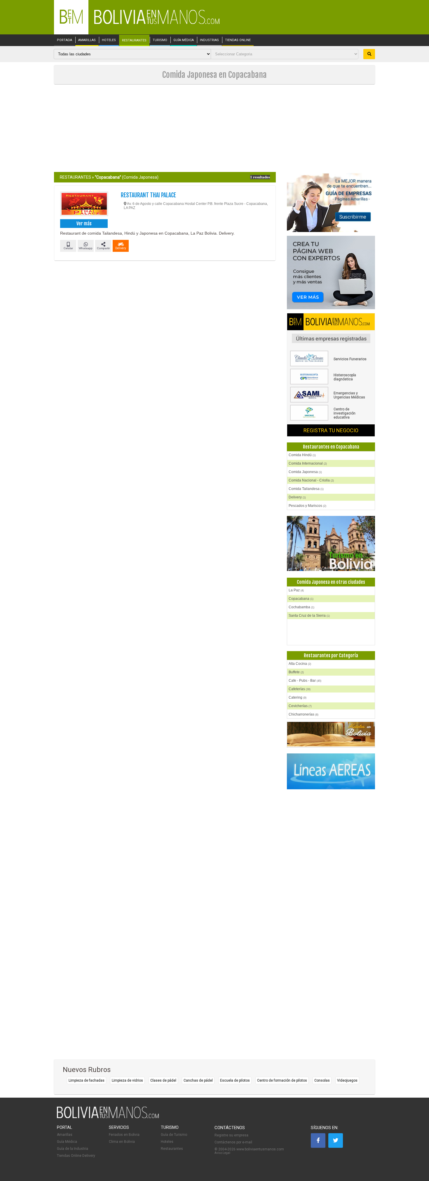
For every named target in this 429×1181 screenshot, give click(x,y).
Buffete (296, 672)
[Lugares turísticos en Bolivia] (331, 543)
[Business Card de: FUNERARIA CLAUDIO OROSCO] (331, 365)
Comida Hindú (302, 455)
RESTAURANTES (134, 40)
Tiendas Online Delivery (76, 1156)
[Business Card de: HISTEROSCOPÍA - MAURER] (331, 383)
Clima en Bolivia (122, 1142)
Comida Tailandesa (306, 489)
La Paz (296, 590)
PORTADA (64, 40)
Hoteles (167, 1142)
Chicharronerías (303, 714)
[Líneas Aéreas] (331, 771)
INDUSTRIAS (209, 40)
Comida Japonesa (305, 472)
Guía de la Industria (72, 1149)
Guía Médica (67, 1142)
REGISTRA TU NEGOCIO (331, 430)
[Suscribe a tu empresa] (331, 202)
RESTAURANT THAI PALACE (148, 195)
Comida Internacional (308, 463)
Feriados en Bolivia (124, 1135)
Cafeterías (300, 689)
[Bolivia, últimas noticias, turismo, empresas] (108, 1117)
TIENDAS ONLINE (238, 40)
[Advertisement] (214, 128)
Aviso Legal (222, 1152)
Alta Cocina (300, 664)
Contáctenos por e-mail (233, 1142)
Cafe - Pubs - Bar (305, 681)
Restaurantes (172, 1149)
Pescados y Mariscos (307, 506)
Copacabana (301, 599)
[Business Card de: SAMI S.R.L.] (331, 401)
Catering (297, 697)
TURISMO (160, 40)
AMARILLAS (87, 40)
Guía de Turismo (174, 1135)
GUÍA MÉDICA (183, 40)
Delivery (297, 497)
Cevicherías (300, 706)
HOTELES (109, 40)
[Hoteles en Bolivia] (331, 745)
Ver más (84, 223)
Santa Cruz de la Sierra (309, 616)
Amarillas (64, 1135)
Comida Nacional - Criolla (311, 480)
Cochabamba (301, 607)
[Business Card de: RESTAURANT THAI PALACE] (84, 204)
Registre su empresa (231, 1135)
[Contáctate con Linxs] (331, 273)
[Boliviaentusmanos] (71, 22)
